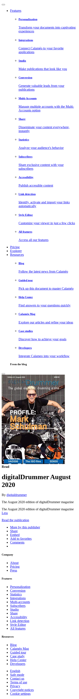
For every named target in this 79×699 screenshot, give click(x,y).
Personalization (20, 587)
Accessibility (18, 617)
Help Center (18, 660)
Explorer (16, 251)
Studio (14, 609)
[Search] (3, 373)
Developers (17, 664)
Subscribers (17, 605)
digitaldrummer (17, 495)
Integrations (18, 598)
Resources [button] (17, 254)
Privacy (15, 686)
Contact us (17, 678)
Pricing (15, 247)
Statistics (16, 594)
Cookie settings (20, 693)
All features (17, 628)
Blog (13, 645)
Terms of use (18, 682)
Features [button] (15, 10)
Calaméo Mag (19, 648)
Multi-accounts (20, 602)
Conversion (17, 590)
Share (14, 613)
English (15, 671)
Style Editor (18, 624)
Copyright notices (22, 690)
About (14, 563)
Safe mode (17, 674)
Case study (17, 656)
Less (5, 513)
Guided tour (18, 652)
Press (13, 570)
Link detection (19, 621)
